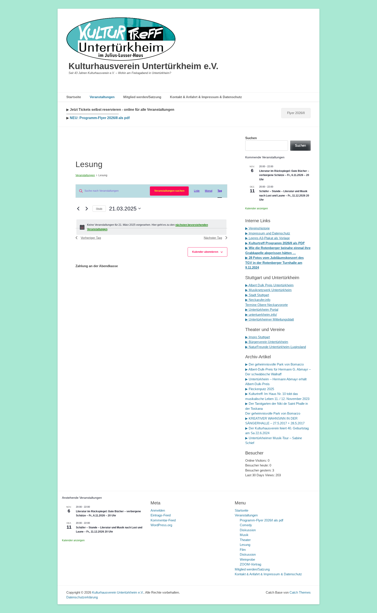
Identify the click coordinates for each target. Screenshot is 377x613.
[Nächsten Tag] (86, 208)
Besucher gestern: (258, 470)
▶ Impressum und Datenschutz (267, 233)
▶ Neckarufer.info (257, 300)
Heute (99, 208)
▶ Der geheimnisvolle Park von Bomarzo (274, 364)
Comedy (246, 525)
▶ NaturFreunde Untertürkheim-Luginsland (275, 347)
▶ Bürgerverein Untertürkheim (266, 342)
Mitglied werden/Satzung (142, 97)
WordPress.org (161, 525)
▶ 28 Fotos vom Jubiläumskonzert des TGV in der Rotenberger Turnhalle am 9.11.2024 (274, 262)
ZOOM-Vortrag (250, 564)
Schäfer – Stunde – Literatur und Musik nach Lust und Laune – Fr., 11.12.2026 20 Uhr (284, 195)
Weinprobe (247, 559)
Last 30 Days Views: (260, 475)
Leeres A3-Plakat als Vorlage (269, 238)
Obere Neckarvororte (272, 305)
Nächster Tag (213, 237)
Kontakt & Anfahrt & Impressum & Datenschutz (206, 97)
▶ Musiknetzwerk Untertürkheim (268, 290)
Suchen (251, 138)
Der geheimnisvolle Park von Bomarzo (272, 413)
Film (243, 550)
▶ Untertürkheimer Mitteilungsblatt (269, 319)
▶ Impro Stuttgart (257, 337)
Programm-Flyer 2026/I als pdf (261, 520)
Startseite (73, 97)
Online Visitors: (256, 460)
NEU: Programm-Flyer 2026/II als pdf (99, 118)
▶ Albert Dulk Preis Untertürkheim (269, 285)
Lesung (245, 544)
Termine (251, 305)
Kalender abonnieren (205, 251)
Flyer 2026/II (296, 113)
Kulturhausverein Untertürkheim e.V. (143, 66)
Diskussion (248, 530)
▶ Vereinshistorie (257, 228)
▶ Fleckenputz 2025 (259, 389)
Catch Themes (300, 592)
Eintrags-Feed (161, 515)
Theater (245, 540)
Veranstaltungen (102, 97)
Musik (244, 535)
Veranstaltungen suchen (169, 190)
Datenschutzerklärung (82, 597)
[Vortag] (78, 208)
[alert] (151, 227)
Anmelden (158, 510)
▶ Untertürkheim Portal (261, 309)
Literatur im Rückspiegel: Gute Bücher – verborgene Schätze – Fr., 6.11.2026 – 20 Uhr (284, 175)
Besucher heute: (257, 465)
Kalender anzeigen (256, 208)
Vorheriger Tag (91, 237)
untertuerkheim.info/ (263, 314)
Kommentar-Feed (163, 520)
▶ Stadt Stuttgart (257, 295)
